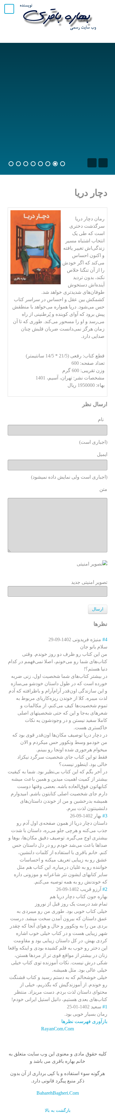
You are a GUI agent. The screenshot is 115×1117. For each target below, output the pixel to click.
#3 (104, 815)
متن (103, 489)
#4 (104, 639)
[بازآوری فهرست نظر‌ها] (91, 624)
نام (102, 419)
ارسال (97, 609)
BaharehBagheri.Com (57, 1093)
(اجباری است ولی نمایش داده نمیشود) (69, 477)
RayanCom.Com (57, 1028)
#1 (104, 1006)
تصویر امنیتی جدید (89, 582)
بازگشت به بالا (58, 1110)
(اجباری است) (93, 442)
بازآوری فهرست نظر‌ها (84, 1021)
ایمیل (102, 454)
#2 (104, 889)
